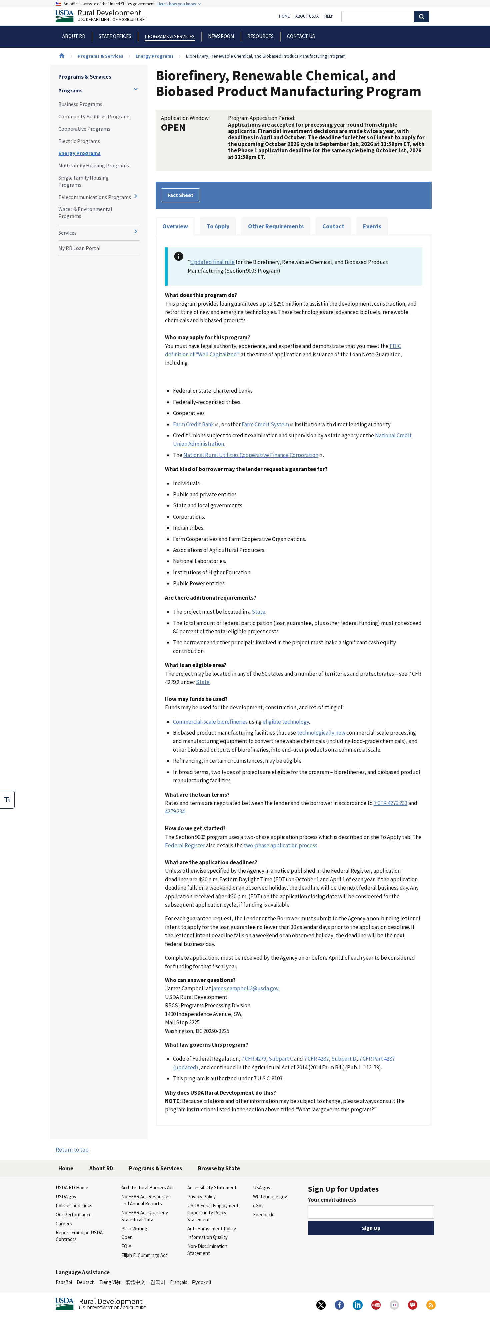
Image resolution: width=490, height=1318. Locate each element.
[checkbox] (7, 800)
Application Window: (185, 118)
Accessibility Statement (212, 1187)
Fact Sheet (180, 195)
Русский (201, 1282)
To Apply (218, 226)
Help (328, 16)
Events (372, 226)
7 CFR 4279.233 (390, 803)
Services (67, 232)
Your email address (332, 1199)
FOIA (126, 1246)
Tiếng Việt (110, 1282)
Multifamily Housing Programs (93, 165)
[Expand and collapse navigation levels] (136, 89)
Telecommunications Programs (94, 197)
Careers (64, 1223)
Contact (333, 226)
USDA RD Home (72, 1187)
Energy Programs (155, 56)
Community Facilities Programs (94, 116)
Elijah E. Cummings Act (144, 1255)
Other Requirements (276, 226)
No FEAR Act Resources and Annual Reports (146, 1200)
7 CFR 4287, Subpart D (330, 1058)
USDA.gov (66, 1196)
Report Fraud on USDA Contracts (79, 1236)
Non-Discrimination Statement (207, 1249)
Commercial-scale (194, 721)
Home (284, 16)
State (258, 611)
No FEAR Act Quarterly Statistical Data (144, 1216)
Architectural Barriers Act (147, 1187)
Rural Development (111, 16)
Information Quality (207, 1237)
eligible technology (286, 721)
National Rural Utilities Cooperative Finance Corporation (250, 455)
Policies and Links (74, 1205)
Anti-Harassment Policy (211, 1228)
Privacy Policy (201, 1196)
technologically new (321, 732)
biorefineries (232, 721)
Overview (175, 226)
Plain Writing (134, 1228)
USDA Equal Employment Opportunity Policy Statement (213, 1212)
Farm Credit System (265, 424)
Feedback (263, 1214)
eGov (258, 1205)
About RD (101, 1168)
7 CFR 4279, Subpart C (267, 1058)
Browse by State (219, 1168)
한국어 (157, 1282)
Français (178, 1282)
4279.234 (175, 811)
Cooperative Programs (84, 128)
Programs (70, 90)
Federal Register (185, 845)
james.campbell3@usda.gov (245, 988)
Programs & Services (100, 56)
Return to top (72, 1149)
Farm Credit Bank (193, 424)
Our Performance (74, 1214)
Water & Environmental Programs (85, 212)
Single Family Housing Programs (83, 181)
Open (127, 1237)
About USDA (307, 16)
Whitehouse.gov (270, 1196)
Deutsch (86, 1282)
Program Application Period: (261, 118)
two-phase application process (280, 845)
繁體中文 (135, 1282)
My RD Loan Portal (79, 248)
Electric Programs (79, 141)
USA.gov (261, 1187)
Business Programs (80, 104)
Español (64, 1282)
